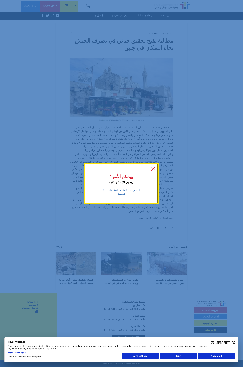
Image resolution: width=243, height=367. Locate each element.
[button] (153, 169)
